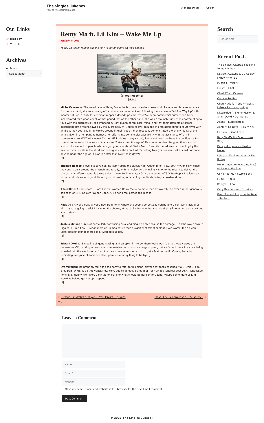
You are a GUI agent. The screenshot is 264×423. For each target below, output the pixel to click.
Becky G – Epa (226, 184)
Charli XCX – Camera (230, 93)
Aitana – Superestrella (230, 121)
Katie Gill (66, 204)
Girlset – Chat (225, 88)
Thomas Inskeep (71, 165)
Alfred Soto (68, 189)
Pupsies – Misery (227, 82)
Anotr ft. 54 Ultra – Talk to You (236, 126)
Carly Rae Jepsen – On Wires (235, 189)
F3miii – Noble (226, 178)
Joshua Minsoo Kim (73, 224)
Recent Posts (190, 7)
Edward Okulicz (71, 243)
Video (125, 95)
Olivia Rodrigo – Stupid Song (234, 173)
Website (136, 95)
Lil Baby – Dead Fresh (230, 132)
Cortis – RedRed (227, 98)
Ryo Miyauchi (69, 266)
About (210, 7)
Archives (11, 68)
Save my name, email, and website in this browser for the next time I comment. (114, 389)
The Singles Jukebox (65, 6)
